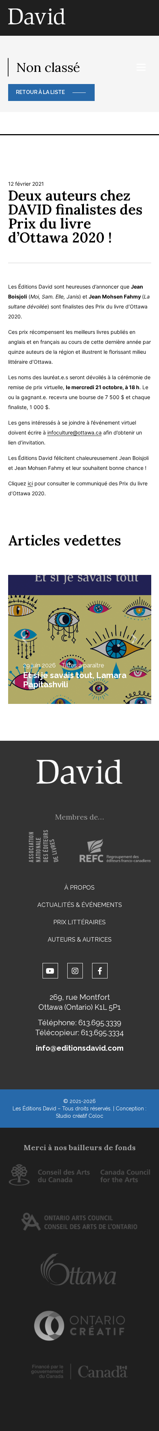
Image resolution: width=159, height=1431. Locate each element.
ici (30, 483)
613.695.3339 (99, 1022)
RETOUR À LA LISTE (40, 92)
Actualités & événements (79, 904)
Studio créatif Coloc (79, 1116)
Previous (24, 639)
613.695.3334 (102, 1032)
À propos (79, 887)
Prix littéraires (79, 922)
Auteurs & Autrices (80, 939)
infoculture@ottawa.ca (74, 432)
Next (134, 639)
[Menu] (141, 67)
